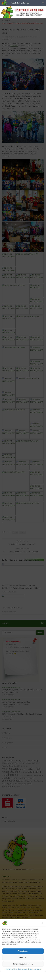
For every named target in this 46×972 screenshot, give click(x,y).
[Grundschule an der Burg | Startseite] (15, 3)
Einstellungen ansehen (23, 964)
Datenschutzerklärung (25, 969)
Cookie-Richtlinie (11, 969)
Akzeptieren (23, 951)
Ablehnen (23, 957)
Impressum (37, 969)
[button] (42, 923)
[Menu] (43, 3)
